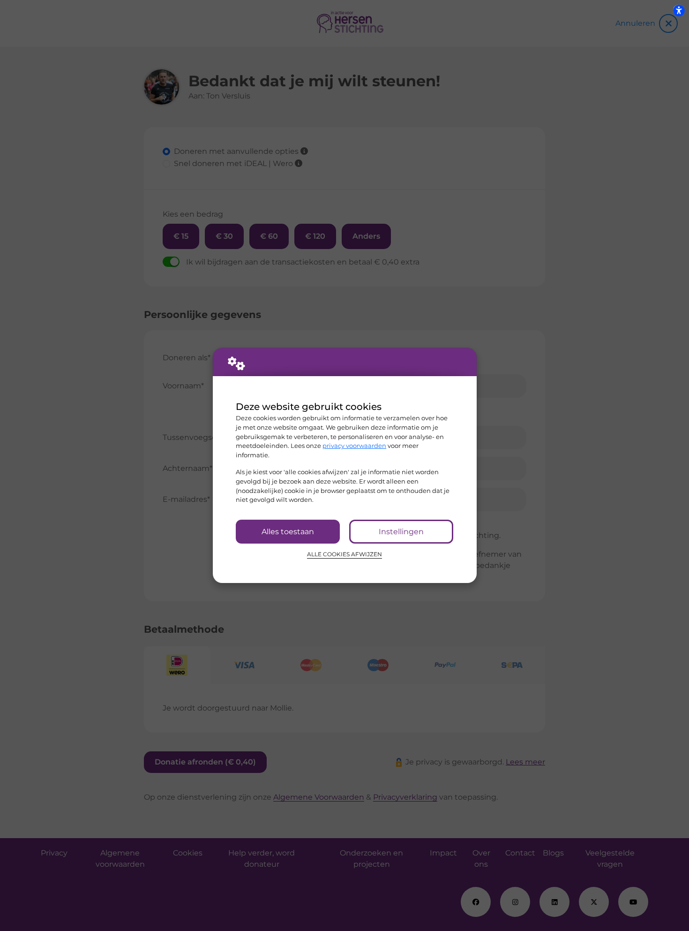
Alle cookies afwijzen (344, 554)
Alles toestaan (288, 531)
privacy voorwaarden (354, 445)
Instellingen (401, 531)
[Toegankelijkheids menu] (678, 10)
